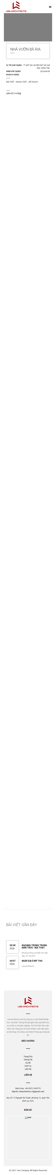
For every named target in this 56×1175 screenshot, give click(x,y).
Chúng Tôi (28, 1060)
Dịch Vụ (28, 1066)
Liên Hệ (28, 1069)
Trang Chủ (28, 1056)
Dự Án (28, 1063)
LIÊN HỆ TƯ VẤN (13, 93)
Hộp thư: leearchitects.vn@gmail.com (28, 1091)
